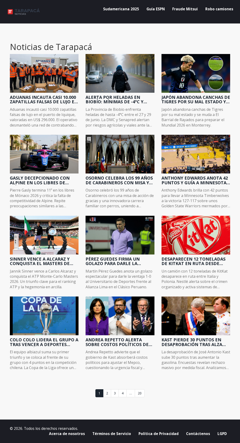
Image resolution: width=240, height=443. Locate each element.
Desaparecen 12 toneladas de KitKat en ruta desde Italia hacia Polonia (193, 261)
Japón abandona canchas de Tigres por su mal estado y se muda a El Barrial (195, 99)
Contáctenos (198, 433)
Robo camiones (219, 9)
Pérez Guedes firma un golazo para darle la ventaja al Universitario (115, 261)
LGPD (222, 433)
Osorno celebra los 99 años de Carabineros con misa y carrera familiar (119, 180)
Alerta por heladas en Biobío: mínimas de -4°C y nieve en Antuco (114, 99)
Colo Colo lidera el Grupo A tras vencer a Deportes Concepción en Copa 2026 (44, 342)
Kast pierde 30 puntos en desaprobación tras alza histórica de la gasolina (191, 342)
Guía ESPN (155, 9)
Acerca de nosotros (67, 433)
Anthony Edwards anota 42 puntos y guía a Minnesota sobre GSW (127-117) (194, 180)
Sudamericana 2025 (121, 9)
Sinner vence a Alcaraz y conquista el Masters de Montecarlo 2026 (40, 261)
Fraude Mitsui (185, 9)
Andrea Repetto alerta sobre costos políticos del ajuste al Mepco (118, 342)
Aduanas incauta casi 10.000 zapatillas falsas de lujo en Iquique (44, 99)
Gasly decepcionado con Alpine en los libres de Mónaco (40, 180)
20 (140, 393)
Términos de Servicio (111, 433)
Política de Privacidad (159, 433)
